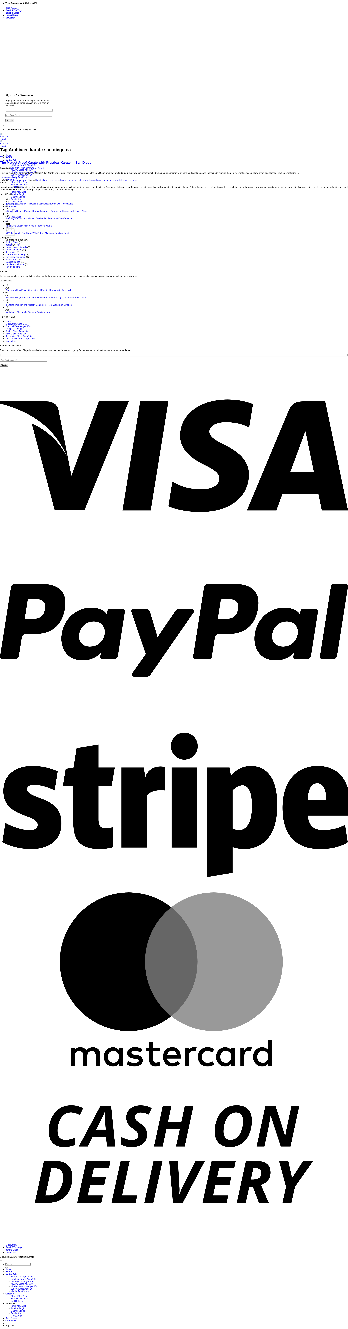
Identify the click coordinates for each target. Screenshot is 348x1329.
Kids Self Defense (19, 184)
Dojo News (11, 1318)
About (8, 157)
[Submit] (12, 212)
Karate (8, 245)
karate (39, 180)
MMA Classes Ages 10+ (22, 170)
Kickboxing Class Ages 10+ (18, 336)
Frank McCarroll (18, 192)
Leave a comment (130, 180)
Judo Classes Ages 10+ (22, 175)
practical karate (12, 262)
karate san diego (6, 156)
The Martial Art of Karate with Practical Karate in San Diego (45, 162)
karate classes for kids (16, 247)
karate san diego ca (69, 180)
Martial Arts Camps (20, 177)
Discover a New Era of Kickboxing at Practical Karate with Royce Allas (39, 204)
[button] (10, 18)
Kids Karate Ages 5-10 (16, 324)
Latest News (11, 15)
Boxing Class (12, 13)
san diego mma (12, 267)
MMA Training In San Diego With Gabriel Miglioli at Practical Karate (37, 233)
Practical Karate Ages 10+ (23, 165)
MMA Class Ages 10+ (15, 334)
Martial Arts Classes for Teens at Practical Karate (28, 226)
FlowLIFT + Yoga (14, 10)
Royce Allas (16, 202)
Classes (9, 1294)
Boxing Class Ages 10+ (16, 331)
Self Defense (17, 1301)
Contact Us (11, 206)
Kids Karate (11, 8)
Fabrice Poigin (18, 194)
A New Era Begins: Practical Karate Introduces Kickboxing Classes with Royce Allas (45, 211)
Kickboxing (10, 252)
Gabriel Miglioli (18, 197)
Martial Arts (11, 160)
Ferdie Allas (16, 199)
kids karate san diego (90, 180)
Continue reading (9, 177)
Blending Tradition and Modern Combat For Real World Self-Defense (38, 218)
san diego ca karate (111, 180)
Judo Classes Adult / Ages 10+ (20, 338)
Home (8, 155)
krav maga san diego (15, 257)
